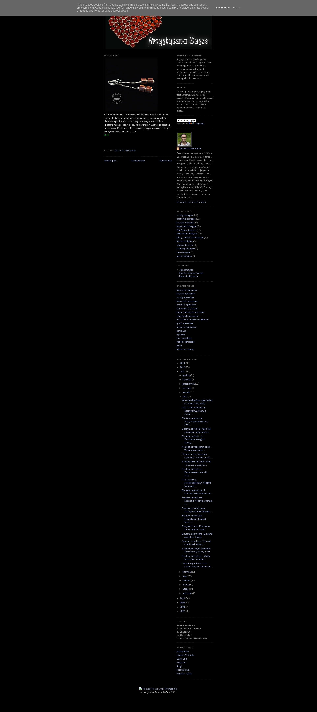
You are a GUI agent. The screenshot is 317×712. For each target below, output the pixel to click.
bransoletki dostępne (186, 226)
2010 (182, 598)
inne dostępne (183, 252)
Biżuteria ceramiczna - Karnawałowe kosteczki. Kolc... (195, 472)
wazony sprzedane (185, 342)
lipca (185, 396)
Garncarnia (182, 659)
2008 (182, 607)
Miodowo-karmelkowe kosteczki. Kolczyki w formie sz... (197, 500)
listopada (187, 379)
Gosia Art (181, 662)
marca (186, 584)
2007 (182, 611)
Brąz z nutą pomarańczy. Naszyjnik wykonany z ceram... (194, 410)
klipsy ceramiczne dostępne (190, 237)
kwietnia (187, 580)
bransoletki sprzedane (187, 301)
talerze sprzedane (185, 349)
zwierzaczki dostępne (187, 233)
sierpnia (187, 392)
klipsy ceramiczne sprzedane (191, 312)
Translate (199, 123)
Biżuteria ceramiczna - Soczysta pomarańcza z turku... (195, 421)
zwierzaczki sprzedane (187, 316)
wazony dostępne (185, 245)
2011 (182, 371)
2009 (182, 602)
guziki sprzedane (185, 323)
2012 (182, 367)
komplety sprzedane (186, 305)
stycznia (187, 593)
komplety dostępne (186, 248)
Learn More (223, 7)
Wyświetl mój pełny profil (191, 202)
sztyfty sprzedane (185, 297)
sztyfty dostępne (185, 215)
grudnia (186, 375)
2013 (182, 363)
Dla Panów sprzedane (187, 308)
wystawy (181, 334)
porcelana (181, 331)
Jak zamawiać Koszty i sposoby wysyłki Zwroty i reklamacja (191, 273)
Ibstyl (179, 666)
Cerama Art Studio (185, 655)
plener (179, 345)
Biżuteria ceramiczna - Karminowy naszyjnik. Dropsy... (193, 439)
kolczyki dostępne (125, 150)
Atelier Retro (183, 651)
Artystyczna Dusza (190, 149)
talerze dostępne (185, 241)
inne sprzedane (184, 338)
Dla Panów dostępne (186, 230)
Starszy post (165, 161)
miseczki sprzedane (186, 327)
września (187, 388)
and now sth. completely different (192, 319)
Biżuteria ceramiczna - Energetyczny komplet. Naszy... (194, 518)
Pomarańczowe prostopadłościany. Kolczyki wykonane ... (196, 483)
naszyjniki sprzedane (187, 290)
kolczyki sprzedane (186, 293)
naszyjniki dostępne (186, 219)
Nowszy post (110, 161)
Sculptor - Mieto (184, 673)
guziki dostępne (184, 256)
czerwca (187, 572)
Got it (237, 7)
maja (185, 576)
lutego (186, 589)
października (189, 384)
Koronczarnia (183, 670)
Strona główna (138, 161)
